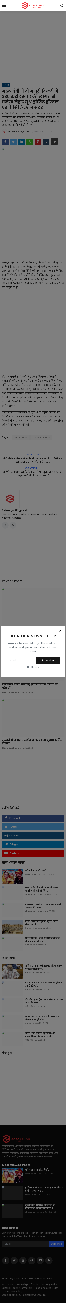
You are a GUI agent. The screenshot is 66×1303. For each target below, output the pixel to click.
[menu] (4, 5)
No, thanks (33, 667)
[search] (62, 5)
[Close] (60, 630)
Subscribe (47, 660)
